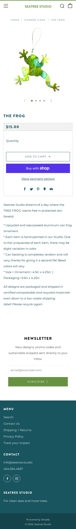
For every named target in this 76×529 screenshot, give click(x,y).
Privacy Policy (13, 436)
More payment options (38, 179)
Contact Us (11, 423)
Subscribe (36, 381)
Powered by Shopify (38, 519)
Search (8, 417)
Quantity (12, 141)
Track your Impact (17, 443)
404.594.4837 (13, 469)
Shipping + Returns (17, 430)
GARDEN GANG (35, 20)
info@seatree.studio (18, 462)
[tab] (32, 101)
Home (15, 20)
